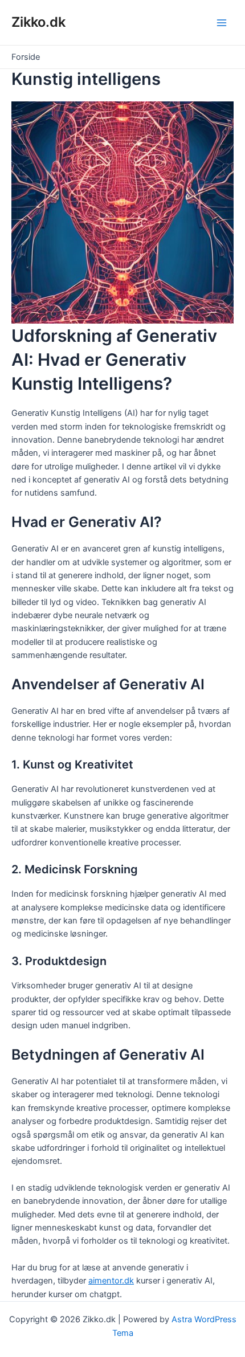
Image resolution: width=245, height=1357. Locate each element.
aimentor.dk (111, 1281)
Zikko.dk (38, 22)
